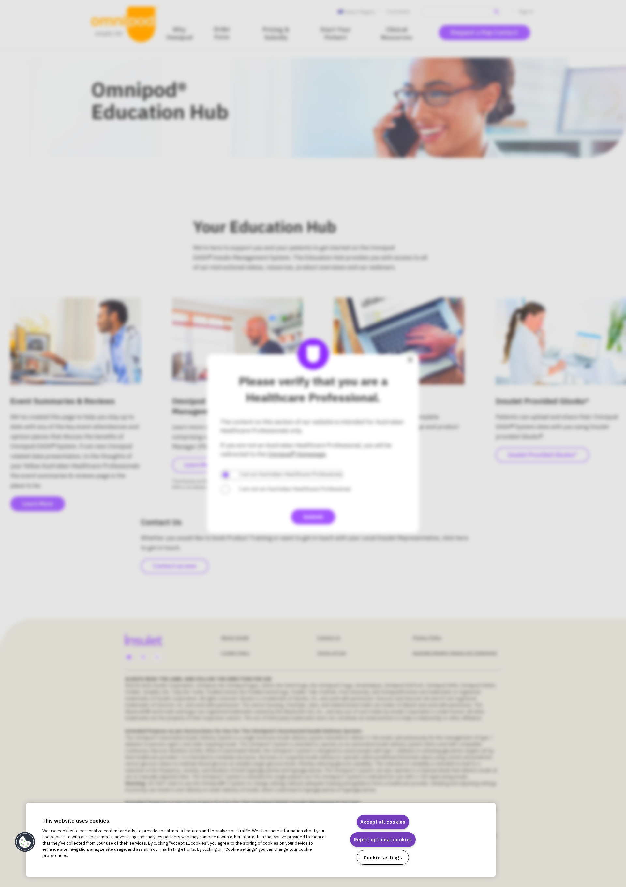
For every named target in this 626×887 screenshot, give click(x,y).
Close (410, 359)
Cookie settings (383, 857)
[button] (25, 842)
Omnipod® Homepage (296, 454)
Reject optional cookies (383, 839)
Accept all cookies (383, 822)
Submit (313, 517)
